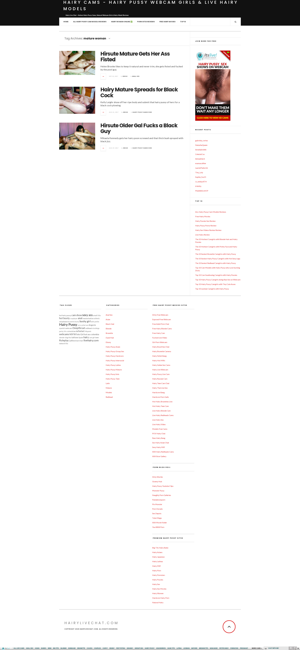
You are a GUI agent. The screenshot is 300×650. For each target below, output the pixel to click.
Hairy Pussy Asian (113, 347)
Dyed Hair (110, 338)
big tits (68, 337)
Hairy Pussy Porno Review (205, 225)
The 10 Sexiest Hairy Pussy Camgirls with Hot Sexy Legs (217, 258)
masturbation (88, 318)
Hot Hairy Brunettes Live (162, 401)
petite (97, 322)
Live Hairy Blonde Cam (161, 411)
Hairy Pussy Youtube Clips (162, 486)
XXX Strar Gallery (159, 456)
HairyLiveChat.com (91, 622)
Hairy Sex (156, 584)
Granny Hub (157, 481)
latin (92, 322)
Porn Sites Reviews (146, 21)
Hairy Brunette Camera (161, 351)
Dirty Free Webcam (160, 315)
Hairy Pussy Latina (113, 365)
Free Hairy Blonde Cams (162, 328)
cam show (77, 315)
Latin (108, 383)
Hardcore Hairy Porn (160, 598)
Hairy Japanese (158, 557)
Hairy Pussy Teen (113, 379)
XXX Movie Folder (159, 522)
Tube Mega (157, 518)
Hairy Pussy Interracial (115, 360)
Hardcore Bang (158, 392)
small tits (97, 315)
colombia (95, 334)
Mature (109, 388)
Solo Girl (80, 334)
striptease (63, 321)
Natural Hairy (157, 602)
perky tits (62, 331)
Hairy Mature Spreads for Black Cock (139, 92)
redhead (88, 328)
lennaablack (200, 159)
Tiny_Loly (199, 172)
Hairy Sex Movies (159, 589)
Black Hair (110, 324)
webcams (64, 334)
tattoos (74, 337)
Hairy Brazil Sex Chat (160, 347)
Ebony (108, 342)
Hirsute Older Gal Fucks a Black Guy (138, 128)
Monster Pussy (158, 490)
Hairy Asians (157, 552)
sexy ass (87, 315)
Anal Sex (135, 76)
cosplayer (74, 318)
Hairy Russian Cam (159, 379)
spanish (62, 328)
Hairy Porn (156, 570)
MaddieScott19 (201, 191)
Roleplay (64, 340)
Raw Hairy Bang (158, 438)
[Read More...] (103, 76)
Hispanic (88, 331)
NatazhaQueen (201, 145)
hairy (86, 337)
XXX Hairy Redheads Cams (163, 452)
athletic (97, 318)
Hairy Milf (156, 566)
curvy (79, 325)
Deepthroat (79, 328)
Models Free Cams (159, 429)
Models (109, 392)
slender (62, 338)
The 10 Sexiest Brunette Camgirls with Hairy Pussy (215, 254)
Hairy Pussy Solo (112, 374)
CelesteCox (200, 154)
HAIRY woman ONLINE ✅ (121, 21)
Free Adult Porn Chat (160, 324)
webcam (68, 328)
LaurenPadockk (201, 168)
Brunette (109, 333)
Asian (108, 319)
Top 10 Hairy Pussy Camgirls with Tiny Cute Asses (215, 284)
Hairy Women (157, 593)
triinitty (198, 186)
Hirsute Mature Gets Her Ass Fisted (135, 56)
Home (65, 21)
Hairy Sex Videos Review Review (208, 230)
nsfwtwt (80, 331)
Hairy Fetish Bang (159, 356)
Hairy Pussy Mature (114, 369)
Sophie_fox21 (200, 177)
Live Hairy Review (202, 235)
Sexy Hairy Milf (158, 447)
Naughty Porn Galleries (161, 495)
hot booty (64, 318)
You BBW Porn (158, 527)
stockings (95, 328)
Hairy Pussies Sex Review (205, 221)
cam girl (92, 338)
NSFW (72, 334)
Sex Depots (156, 513)
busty (77, 322)
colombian (71, 331)
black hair (79, 340)
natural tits (63, 343)
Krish (125, 76)
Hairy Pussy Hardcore (142, 112)
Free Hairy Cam (158, 333)
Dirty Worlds (157, 477)
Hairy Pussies (157, 580)
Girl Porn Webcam (159, 342)
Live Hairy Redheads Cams (163, 415)
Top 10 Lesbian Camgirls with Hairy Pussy (212, 289)
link (297, 613)
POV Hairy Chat (158, 433)
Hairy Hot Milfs (158, 360)
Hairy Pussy (68, 324)
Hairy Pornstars (158, 575)
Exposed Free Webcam (161, 319)
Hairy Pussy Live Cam (161, 374)
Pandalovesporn (158, 500)
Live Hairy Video (159, 424)
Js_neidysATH (201, 181)
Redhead (109, 397)
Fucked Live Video (159, 338)
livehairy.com (91, 340)
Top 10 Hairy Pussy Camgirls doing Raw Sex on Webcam (217, 279)
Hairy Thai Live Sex (160, 388)
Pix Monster (157, 504)
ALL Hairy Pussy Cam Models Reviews (89, 21)
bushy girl (85, 321)
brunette (71, 322)
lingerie (92, 325)
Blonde (108, 328)
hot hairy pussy (65, 315)
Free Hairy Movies (167, 21)
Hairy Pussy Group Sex (115, 351)
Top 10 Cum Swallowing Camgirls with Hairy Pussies (216, 275)
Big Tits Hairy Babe (160, 548)
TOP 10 (183, 21)
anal (80, 318)
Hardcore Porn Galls (160, 397)
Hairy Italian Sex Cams (161, 365)
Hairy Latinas (157, 561)
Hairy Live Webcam (160, 369)
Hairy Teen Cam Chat (160, 383)
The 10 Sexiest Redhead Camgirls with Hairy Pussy (215, 263)
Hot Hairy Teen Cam (160, 406)
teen (97, 337)
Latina (72, 340)
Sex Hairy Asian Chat (160, 442)
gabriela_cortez (201, 140)
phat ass (85, 325)
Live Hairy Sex (158, 420)
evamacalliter (200, 163)
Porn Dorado (157, 509)
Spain (81, 337)
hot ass (87, 334)
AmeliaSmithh (200, 149)
